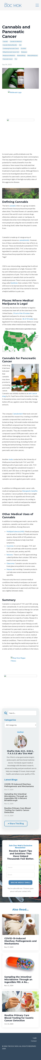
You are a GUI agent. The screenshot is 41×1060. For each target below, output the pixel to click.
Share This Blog (16, 823)
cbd (20, 45)
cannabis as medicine (16, 41)
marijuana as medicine (9, 55)
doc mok (23, 48)
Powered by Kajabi (20, 1054)
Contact (34, 1041)
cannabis (5, 41)
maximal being (21, 55)
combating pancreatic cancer (11, 48)
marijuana (24, 52)
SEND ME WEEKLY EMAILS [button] (20, 882)
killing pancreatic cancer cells (11, 52)
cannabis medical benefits (10, 45)
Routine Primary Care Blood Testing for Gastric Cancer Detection (17, 810)
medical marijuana (33, 55)
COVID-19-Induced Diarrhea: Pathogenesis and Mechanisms (19, 785)
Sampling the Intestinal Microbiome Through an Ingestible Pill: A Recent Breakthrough (15, 797)
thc (16, 59)
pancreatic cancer (7, 59)
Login (35, 1038)
